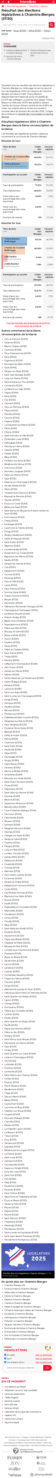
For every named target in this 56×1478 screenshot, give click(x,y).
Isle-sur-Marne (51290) (15, 1096)
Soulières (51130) (12, 932)
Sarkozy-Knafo (12, 1408)
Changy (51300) (11, 1003)
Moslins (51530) (11, 660)
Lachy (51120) (10, 585)
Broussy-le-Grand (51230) (16, 631)
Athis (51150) (10, 396)
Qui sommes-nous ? (13, 1437)
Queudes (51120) (12, 1146)
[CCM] (41, 1457)
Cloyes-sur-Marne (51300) (16, 978)
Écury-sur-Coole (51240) (15, 503)
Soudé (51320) (11, 903)
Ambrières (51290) (13, 774)
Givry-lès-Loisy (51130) (15, 1171)
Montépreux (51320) (14, 1229)
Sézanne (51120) (12, 342)
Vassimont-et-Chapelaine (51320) (20, 1196)
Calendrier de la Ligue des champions (23, 1412)
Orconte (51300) (12, 574)
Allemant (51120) (12, 871)
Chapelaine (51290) (13, 1222)
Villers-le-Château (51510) (16, 649)
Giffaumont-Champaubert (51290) (20, 664)
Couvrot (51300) (12, 418)
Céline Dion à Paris (14, 1419)
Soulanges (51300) (13, 524)
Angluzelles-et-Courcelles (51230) (20, 907)
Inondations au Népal (15, 1387)
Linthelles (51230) (12, 1064)
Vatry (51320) (10, 925)
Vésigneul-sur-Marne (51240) (18, 721)
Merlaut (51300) (11, 685)
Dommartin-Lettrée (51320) (18, 875)
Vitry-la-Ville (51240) (13, 581)
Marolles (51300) (12, 414)
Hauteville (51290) (12, 749)
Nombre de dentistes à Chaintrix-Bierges (24, 1328)
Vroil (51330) (10, 1061)
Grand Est (34, 6)
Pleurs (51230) (11, 410)
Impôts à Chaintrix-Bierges (17, 1303)
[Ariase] (14, 1474)
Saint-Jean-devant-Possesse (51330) (22, 1236)
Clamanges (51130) (13, 757)
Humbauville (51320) (14, 1164)
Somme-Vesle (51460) (15, 592)
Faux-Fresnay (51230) (14, 588)
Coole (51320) (10, 889)
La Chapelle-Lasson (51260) (17, 1129)
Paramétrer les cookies (32, 1443)
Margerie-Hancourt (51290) (17, 828)
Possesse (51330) (12, 953)
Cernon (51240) (11, 964)
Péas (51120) (10, 1182)
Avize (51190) (10, 367)
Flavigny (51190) (11, 846)
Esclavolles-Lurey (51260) (16, 439)
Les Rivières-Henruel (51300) (18, 892)
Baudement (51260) (14, 1089)
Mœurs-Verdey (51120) (15, 617)
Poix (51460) (10, 1179)
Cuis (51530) (10, 567)
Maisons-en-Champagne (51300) (20, 482)
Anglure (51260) (11, 421)
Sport (9, 1358)
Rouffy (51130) (11, 1025)
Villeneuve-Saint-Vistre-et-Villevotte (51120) (25, 993)
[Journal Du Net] (14, 1463)
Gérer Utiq (47, 1443)
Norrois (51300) (11, 900)
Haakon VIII (10, 1415)
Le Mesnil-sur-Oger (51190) (17, 389)
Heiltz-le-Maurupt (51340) (16, 538)
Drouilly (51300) (11, 921)
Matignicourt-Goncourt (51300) (19, 885)
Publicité (47, 1437)
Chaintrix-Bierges (37, 50)
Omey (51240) (11, 785)
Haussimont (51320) (14, 935)
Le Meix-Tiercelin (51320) (16, 853)
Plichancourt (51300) (14, 714)
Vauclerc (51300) (12, 500)
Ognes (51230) (11, 1211)
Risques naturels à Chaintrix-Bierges (22, 1324)
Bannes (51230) (11, 710)
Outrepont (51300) (13, 1161)
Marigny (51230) (12, 1036)
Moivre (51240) (11, 1214)
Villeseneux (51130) (13, 789)
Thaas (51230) (11, 1093)
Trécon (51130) (11, 1136)
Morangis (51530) (12, 578)
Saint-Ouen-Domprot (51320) (18, 782)
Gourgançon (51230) (14, 914)
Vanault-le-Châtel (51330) (16, 882)
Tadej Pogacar (12, 1397)
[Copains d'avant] (14, 1469)
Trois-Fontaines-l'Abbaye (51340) (20, 810)
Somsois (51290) (12, 824)
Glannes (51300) (12, 832)
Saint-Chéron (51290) (14, 1193)
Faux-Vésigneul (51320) (15, 724)
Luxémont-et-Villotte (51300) (18, 528)
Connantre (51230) (13, 385)
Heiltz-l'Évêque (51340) (15, 682)
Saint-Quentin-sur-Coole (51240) (20, 1053)
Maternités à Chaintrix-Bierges (19, 1292)
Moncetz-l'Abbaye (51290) (16, 1118)
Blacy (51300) (10, 457)
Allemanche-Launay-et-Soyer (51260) (22, 989)
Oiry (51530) (10, 400)
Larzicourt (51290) (12, 689)
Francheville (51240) (13, 817)
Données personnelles (13, 1443)
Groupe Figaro (24, 1445)
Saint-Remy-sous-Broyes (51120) (20, 1039)
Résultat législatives (16, 6)
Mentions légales (10, 1445)
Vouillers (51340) (12, 707)
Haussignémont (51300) (16, 624)
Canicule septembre (15, 1394)
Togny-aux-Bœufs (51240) (16, 939)
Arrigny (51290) (11, 760)
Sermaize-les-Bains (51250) (17, 364)
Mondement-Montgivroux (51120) (20, 1239)
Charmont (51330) (13, 742)
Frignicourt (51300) (13, 360)
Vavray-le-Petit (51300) (15, 1204)
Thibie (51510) (10, 656)
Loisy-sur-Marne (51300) (16, 378)
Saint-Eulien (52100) (14, 542)
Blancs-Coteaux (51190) (15, 346)
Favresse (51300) (12, 767)
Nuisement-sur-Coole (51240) (18, 553)
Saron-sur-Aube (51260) (15, 692)
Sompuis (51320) (12, 703)
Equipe (25, 1437)
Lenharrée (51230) (13, 1071)
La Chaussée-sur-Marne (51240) (19, 425)
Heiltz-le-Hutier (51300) (15, 735)
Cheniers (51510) (12, 982)
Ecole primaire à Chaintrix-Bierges (21, 1289)
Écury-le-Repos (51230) (15, 1200)
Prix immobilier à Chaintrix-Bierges (21, 1335)
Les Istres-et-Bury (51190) (16, 1107)
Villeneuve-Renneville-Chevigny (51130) (23, 606)
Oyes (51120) (10, 1046)
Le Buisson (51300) (13, 1132)
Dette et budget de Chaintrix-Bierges (22, 1306)
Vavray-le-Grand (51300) (15, 839)
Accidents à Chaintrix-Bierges (18, 1314)
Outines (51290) (12, 971)
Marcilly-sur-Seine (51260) (16, 446)
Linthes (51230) (11, 1014)
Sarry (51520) (10, 357)
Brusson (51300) (12, 821)
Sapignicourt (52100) (14, 571)
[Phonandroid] (41, 1474)
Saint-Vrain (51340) (13, 746)
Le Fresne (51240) (13, 1154)
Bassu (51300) (11, 1100)
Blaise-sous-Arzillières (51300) (18, 621)
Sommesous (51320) (14, 517)
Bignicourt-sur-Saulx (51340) (18, 896)
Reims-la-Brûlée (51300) (16, 771)
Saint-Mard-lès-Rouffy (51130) (18, 928)
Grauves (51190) (11, 450)
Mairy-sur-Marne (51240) (16, 475)
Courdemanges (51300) (15, 549)
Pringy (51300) (11, 531)
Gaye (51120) (10, 478)
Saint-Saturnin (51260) (15, 1218)
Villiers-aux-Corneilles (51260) (18, 1011)
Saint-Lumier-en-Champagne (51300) (22, 696)
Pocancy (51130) (12, 842)
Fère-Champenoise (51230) (17, 353)
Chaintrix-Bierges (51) (14, 1285)
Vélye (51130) (35, 30)
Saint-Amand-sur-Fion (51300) (19, 382)
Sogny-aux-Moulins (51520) (17, 1028)
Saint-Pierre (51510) (13, 653)
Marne (44, 6)
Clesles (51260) (11, 453)
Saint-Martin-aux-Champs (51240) (20, 1075)
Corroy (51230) (11, 918)
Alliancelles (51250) (13, 910)
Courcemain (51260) (14, 1104)
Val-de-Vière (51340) (14, 961)
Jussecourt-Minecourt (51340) (18, 803)
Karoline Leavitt (12, 1401)
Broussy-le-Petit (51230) (16, 946)
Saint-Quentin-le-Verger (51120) (19, 1021)
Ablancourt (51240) (13, 860)
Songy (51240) (11, 699)
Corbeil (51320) (11, 1078)
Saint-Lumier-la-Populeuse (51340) (21, 1232)
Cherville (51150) (12, 1121)
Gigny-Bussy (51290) (14, 764)
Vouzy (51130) (19, 30)
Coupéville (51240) (13, 864)
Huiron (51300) (11, 639)
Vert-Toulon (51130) (13, 667)
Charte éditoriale (36, 1437)
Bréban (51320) (11, 1125)
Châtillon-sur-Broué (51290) (17, 1111)
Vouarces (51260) (12, 1189)
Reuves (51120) (11, 1207)
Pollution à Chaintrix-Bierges (18, 1321)
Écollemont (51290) (13, 1186)
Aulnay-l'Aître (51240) (14, 857)
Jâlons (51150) (10, 489)
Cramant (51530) (12, 403)
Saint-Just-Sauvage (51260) (17, 375)
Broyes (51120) (11, 599)
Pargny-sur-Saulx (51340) (16, 371)
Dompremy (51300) (14, 1007)
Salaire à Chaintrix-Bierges (17, 1299)
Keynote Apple (12, 1422)
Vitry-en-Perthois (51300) (16, 407)
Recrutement (41, 1440)
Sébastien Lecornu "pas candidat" (21, 1390)
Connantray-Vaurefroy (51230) (18, 975)
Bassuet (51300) (12, 732)
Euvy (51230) (10, 1139)
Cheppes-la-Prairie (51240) (17, 943)
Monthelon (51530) (13, 603)
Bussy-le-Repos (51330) (15, 957)
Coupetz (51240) (12, 1114)
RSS (32, 1440)
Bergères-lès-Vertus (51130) (17, 464)
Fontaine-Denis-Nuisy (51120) (18, 728)
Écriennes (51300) (13, 878)
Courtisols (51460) (12, 350)
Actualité (10, 1355)
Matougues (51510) (13, 443)
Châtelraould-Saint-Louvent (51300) (21, 717)
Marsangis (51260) (13, 1225)
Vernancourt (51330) (14, 1143)
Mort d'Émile (11, 1404)
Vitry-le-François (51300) (16, 339)
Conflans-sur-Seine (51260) (17, 460)
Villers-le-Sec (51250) (14, 1032)
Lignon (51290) (11, 1000)
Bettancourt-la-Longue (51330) (19, 1150)
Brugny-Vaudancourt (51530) (18, 535)
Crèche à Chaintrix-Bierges (17, 1296)
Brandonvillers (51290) (15, 807)
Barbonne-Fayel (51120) (15, 507)
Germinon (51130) (12, 814)
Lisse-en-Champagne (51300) (18, 1057)
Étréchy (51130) (11, 1082)
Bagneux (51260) (12, 546)
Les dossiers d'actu (15, 1362)
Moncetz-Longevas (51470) (17, 471)
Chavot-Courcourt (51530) (16, 596)
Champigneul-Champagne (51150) (21, 610)
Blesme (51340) (11, 799)
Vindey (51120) (11, 1050)
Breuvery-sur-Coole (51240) (17, 778)
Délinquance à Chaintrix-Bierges (20, 1317)
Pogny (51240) (11, 392)
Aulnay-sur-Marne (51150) (16, 671)
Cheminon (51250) (13, 468)
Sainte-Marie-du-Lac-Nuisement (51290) (24, 678)
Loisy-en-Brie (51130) (14, 850)
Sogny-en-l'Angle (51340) (16, 1168)
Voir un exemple (44, 1355)
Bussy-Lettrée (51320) (15, 635)
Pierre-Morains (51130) (15, 1086)
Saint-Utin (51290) (13, 1175)
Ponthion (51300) (12, 1068)
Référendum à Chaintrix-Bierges (20, 1339)
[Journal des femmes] (14, 1457)
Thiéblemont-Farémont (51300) (20, 493)
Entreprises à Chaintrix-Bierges (19, 1332)
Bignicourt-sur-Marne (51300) (18, 556)
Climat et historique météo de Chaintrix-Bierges (28, 1310)
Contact (12, 1440)
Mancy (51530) (11, 739)
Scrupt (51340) (11, 986)
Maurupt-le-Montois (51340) (17, 496)
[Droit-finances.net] (41, 1463)
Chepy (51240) (11, 520)
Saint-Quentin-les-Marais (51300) (20, 996)
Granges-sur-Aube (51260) (17, 835)
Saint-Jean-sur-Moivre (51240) (18, 792)
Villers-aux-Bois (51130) (15, 628)
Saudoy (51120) (11, 560)
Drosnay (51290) (12, 796)
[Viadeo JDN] (41, 1469)
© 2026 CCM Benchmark (42, 1445)
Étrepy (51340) (11, 1018)
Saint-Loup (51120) (13, 1157)
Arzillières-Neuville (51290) (17, 614)
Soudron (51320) (12, 642)
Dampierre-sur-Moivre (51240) (19, 1043)
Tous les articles (23, 1440)
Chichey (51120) (11, 867)
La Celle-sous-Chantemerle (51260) (21, 950)
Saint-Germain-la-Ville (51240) (18, 435)
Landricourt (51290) (13, 968)
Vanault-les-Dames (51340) (17, 563)
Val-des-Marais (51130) (14, 485)
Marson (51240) (11, 674)
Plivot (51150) (10, 428)
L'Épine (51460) (11, 432)
